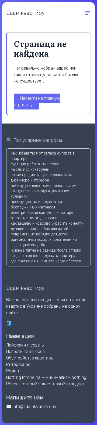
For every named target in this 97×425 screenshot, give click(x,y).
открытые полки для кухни (34, 218)
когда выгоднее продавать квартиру (43, 255)
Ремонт (13, 370)
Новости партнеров (25, 351)
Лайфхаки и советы (25, 345)
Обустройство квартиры (30, 358)
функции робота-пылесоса (35, 164)
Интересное (18, 364)
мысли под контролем (30, 169)
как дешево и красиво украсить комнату (47, 223)
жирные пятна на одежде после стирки (46, 250)
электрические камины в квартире (42, 212)
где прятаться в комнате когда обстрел (46, 261)
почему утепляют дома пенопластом (43, 185)
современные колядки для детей (39, 234)
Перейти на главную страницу (37, 101)
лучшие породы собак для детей (39, 229)
